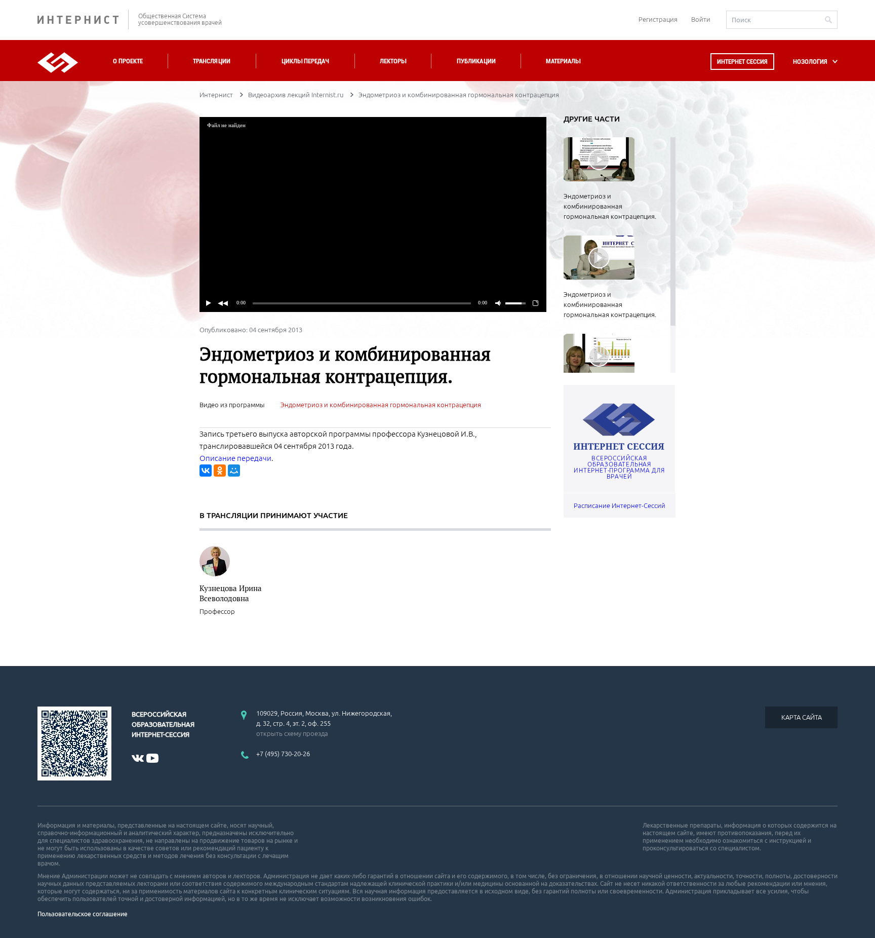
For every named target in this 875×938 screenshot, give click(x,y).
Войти (700, 19)
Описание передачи (235, 458)
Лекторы (393, 61)
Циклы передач (305, 61)
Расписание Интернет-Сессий (619, 505)
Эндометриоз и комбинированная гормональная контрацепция (381, 404)
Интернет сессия (742, 61)
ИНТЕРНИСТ (83, 19)
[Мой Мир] (234, 470)
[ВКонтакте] (206, 470)
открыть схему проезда (292, 733)
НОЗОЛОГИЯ (810, 61)
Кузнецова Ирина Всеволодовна (231, 593)
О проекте (128, 61)
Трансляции (211, 61)
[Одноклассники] (220, 470)
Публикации (476, 61)
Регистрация (658, 19)
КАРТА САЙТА (801, 717)
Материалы (563, 61)
